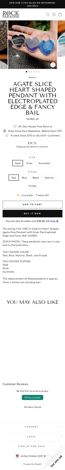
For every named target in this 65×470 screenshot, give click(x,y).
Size (32, 157)
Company (32, 427)
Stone (32, 172)
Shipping (20, 146)
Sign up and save (31, 446)
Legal (31, 436)
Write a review (32, 397)
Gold (18, 163)
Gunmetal (44, 163)
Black (36, 177)
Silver (29, 163)
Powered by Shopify (32, 464)
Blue (24, 177)
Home (32, 77)
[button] (54, 459)
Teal (13, 177)
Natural (49, 177)
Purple (32, 185)
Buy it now (32, 213)
